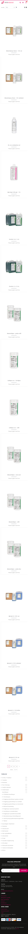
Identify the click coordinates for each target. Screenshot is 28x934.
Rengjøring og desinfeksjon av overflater (12, 801)
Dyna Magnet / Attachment (8, 823)
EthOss (3, 850)
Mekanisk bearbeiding (8, 806)
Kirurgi (3, 838)
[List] (26, 7)
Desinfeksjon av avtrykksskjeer (10, 811)
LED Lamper (5, 843)
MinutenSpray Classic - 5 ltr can (14, 51)
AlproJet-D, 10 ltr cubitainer (14, 663)
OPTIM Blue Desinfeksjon (9, 794)
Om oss (3, 901)
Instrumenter (5, 836)
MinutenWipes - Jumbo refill (14, 333)
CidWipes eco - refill (14, 427)
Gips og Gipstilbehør (6, 833)
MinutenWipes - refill (14, 522)
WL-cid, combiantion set (14, 145)
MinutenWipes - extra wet (14, 475)
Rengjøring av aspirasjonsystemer (11, 808)
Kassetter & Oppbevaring (8, 840)
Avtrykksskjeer (5, 789)
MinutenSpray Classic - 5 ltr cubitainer (14, 98)
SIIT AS (17, 928)
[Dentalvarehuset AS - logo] (7, 2)
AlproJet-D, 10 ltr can (14, 616)
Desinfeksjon (5, 792)
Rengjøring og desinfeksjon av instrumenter (13, 804)
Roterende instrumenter (7, 845)
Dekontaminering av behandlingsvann (12, 816)
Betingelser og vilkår (5, 897)
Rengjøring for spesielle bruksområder (12, 813)
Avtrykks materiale (6, 787)
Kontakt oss (3, 902)
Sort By (2, 7)
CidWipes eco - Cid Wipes (14, 380)
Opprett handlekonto (6, 904)
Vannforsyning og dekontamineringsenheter (13, 818)
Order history (4, 909)
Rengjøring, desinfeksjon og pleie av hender (13, 799)
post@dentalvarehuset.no (7, 891)
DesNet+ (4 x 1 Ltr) (14, 239)
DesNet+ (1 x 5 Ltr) (14, 286)
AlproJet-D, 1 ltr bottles (14, 710)
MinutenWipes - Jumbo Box (14, 569)
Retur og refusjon (5, 899)
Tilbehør (5, 820)
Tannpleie (4, 780)
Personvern (3, 895)
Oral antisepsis (6, 796)
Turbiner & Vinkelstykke (7, 847)
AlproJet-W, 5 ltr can (14, 757)
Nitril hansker (5, 831)
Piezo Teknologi (5, 785)
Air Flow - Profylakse (6, 777)
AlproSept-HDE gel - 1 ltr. (14, 192)
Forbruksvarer (5, 828)
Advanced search (5, 911)
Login (2, 913)
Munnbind (4, 782)
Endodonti (4, 826)
